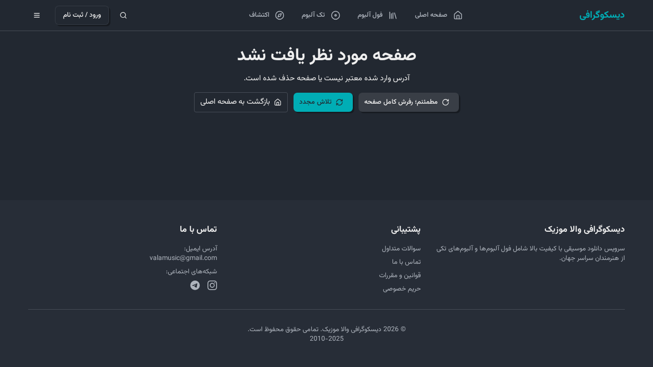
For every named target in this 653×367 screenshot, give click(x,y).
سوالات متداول (401, 249)
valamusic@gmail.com (183, 258)
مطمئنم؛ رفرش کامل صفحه (401, 102)
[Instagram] (212, 285)
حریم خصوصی (402, 289)
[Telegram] (195, 285)
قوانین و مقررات (400, 275)
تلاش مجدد (315, 102)
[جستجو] (123, 15)
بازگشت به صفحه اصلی (235, 102)
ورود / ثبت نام (82, 15)
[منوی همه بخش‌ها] (36, 15)
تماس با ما (406, 262)
